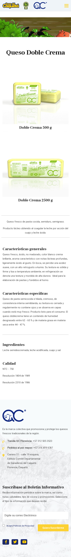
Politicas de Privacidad (23, 526)
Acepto (20, 526)
